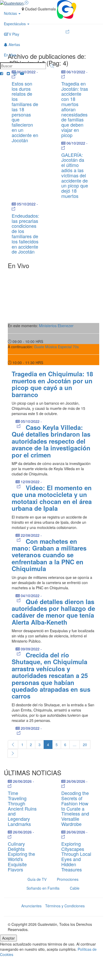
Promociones (67, 879)
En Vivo (10, 54)
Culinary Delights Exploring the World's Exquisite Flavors (21, 856)
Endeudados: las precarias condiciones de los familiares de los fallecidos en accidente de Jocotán (25, 233)
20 (85, 744)
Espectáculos (15, 23)
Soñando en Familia (42, 888)
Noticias (11, 13)
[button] (52, 66)
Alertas (14, 44)
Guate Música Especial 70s (56, 346)
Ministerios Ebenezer (56, 325)
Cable (74, 888)
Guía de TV (37, 879)
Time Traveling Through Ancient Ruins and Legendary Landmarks (22, 808)
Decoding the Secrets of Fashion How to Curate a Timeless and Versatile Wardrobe (75, 808)
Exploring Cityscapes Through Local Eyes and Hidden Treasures (76, 856)
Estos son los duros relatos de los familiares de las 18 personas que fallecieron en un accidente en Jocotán (25, 112)
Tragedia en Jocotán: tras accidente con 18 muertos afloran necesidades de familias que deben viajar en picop (74, 109)
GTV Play (11, 34)
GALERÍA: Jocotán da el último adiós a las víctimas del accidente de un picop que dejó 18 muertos (74, 175)
